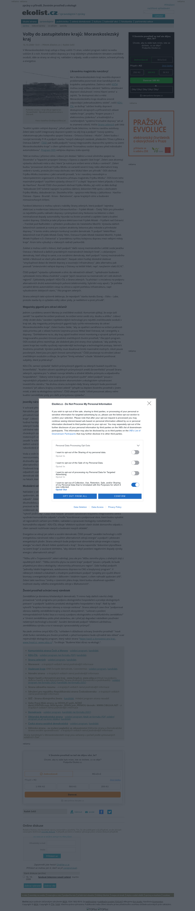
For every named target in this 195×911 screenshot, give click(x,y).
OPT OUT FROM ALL (75, 496)
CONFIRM (120, 496)
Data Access (97, 507)
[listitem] (97, 445)
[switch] (135, 452)
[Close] (150, 404)
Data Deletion (80, 507)
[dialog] (97, 455)
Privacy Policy (114, 507)
